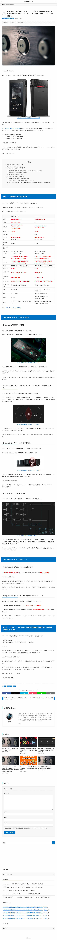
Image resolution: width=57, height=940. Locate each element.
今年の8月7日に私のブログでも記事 (11, 128)
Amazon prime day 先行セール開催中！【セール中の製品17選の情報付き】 (21, 893)
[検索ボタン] (55, 1)
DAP (4, 18)
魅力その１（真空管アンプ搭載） (16, 169)
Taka (9, 721)
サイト (5, 823)
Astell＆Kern (9, 18)
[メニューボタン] (1, 1)
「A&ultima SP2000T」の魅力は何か (16, 167)
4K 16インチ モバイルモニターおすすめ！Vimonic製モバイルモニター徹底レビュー (24, 887)
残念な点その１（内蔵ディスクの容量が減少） (19, 178)
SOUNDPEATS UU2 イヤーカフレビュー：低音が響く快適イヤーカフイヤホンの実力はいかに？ (27, 897)
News (13, 18)
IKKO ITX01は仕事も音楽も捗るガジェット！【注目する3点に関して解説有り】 (23, 907)
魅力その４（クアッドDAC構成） (16, 174)
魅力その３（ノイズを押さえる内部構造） (18, 172)
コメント (6, 793)
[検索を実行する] (53, 842)
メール (6, 817)
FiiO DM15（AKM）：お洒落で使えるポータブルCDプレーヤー (19, 890)
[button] (6, 693)
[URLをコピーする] (50, 693)
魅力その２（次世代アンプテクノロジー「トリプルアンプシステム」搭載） (25, 170)
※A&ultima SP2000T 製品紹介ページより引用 (28, 118)
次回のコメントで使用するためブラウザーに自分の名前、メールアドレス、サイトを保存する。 (26, 828)
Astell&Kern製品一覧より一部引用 (11, 307)
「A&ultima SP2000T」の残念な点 (15, 176)
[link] (20, 723)
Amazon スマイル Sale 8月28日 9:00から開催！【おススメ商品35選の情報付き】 (23, 884)
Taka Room (28, 1)
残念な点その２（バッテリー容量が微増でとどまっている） (22, 180)
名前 (5, 812)
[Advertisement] (28, 856)
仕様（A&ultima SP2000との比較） (15, 164)
